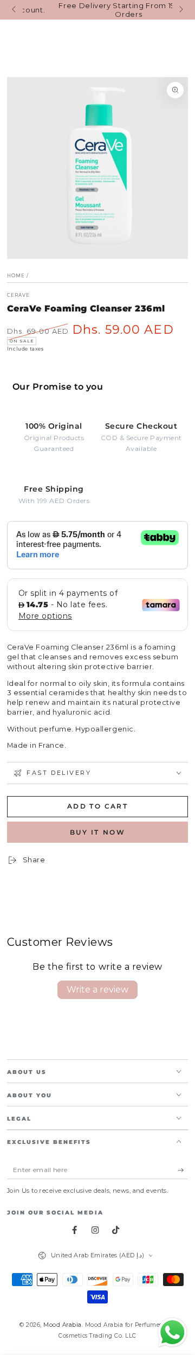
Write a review (97, 989)
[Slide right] (180, 10)
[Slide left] (15, 10)
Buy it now (98, 832)
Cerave (18, 295)
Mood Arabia (62, 1324)
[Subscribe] (183, 1170)
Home (16, 275)
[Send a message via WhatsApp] (172, 1332)
